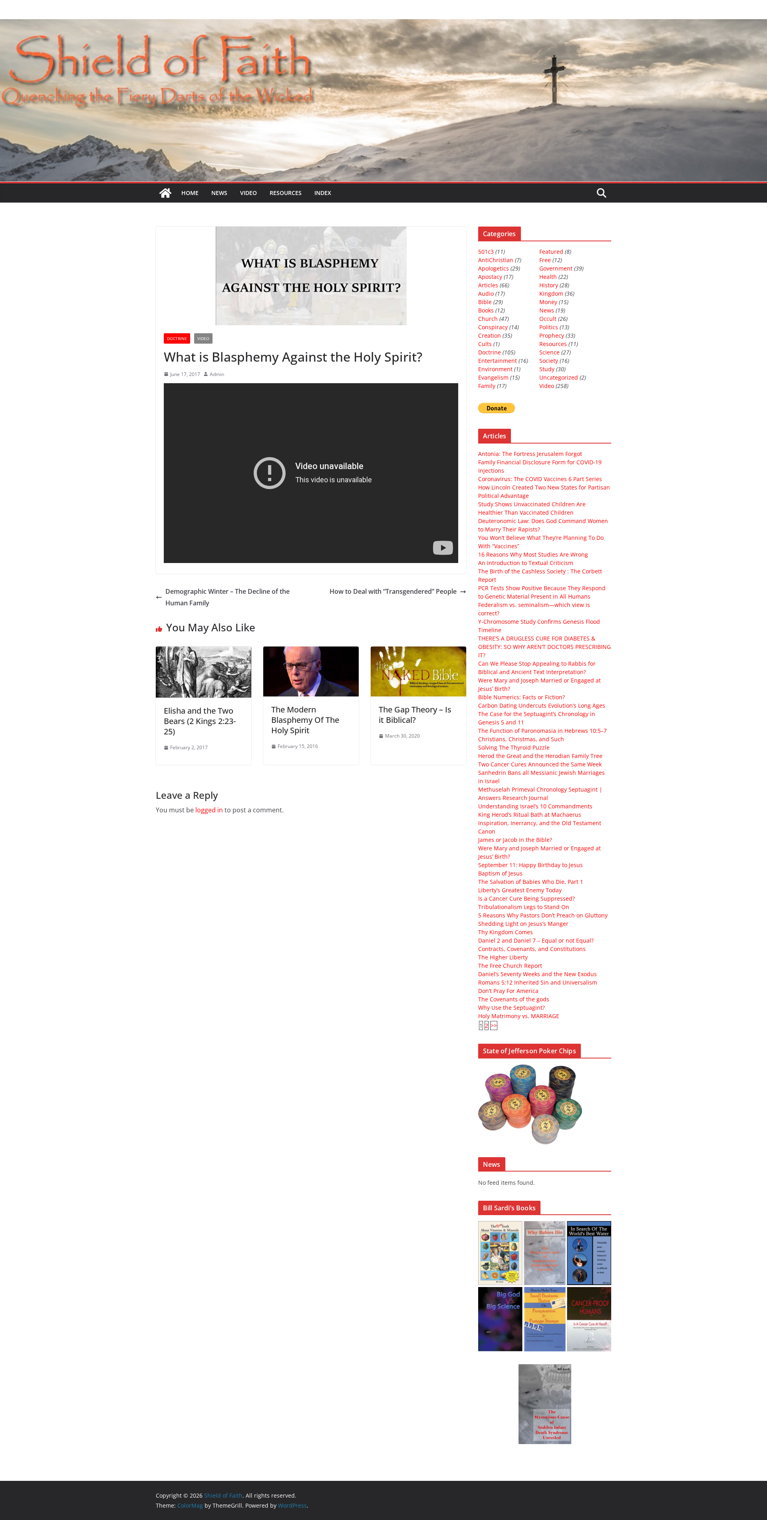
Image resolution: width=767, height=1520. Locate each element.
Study (546, 369)
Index (322, 193)
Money (548, 302)
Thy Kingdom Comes (505, 932)
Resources (286, 193)
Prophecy (551, 335)
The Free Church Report (510, 965)
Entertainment (497, 360)
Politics (548, 327)
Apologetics (493, 268)
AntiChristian (495, 260)
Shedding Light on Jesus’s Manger (523, 923)
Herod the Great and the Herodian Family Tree (540, 756)
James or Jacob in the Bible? (515, 840)
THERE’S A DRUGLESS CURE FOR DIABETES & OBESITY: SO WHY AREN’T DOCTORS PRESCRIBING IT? (544, 647)
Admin (217, 374)
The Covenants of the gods (513, 999)
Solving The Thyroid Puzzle (514, 747)
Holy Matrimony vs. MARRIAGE (518, 1016)
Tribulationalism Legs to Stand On (523, 907)
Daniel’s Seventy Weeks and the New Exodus (537, 974)
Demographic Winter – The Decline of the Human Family (227, 597)
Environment (495, 369)
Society (548, 360)
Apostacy (490, 277)
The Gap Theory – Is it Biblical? (415, 714)
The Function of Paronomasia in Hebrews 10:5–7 (542, 730)
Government (555, 268)
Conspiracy (493, 327)
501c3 (486, 251)
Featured (551, 251)
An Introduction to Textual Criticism (525, 563)
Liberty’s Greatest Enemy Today (520, 890)
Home (190, 193)
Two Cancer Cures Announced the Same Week (540, 764)
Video (248, 193)
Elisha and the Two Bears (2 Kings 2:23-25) (200, 721)
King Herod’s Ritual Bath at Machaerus (529, 814)
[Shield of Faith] (165, 193)
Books (486, 310)
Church (488, 318)
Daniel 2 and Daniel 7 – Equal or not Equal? (536, 940)
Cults (485, 344)
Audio (486, 293)
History (548, 285)
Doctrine (177, 338)
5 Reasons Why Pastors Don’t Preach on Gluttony (543, 915)
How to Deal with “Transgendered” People (393, 591)
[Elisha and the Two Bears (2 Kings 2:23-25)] (203, 652)
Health (548, 277)
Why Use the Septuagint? (511, 1007)
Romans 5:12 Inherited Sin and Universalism (537, 982)
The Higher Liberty (503, 957)
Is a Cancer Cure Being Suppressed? (526, 898)
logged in (209, 810)
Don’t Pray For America (508, 991)
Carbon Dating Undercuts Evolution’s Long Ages (541, 705)
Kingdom (551, 293)
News (219, 193)
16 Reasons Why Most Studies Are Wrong (533, 554)
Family (486, 386)
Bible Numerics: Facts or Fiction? (521, 697)
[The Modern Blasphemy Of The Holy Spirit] (311, 652)
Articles (488, 285)
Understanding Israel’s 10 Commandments (535, 806)
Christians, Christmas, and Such (521, 739)
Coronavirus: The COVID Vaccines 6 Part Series (540, 479)
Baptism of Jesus (500, 873)
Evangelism (493, 377)
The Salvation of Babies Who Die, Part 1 (530, 881)
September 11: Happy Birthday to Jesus (530, 865)
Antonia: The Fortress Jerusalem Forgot (530, 454)
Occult (547, 318)
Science (549, 352)
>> (494, 1025)
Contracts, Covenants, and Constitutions (532, 949)
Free (545, 260)
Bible (485, 302)
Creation (489, 335)
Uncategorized (558, 377)
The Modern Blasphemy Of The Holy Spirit (305, 720)
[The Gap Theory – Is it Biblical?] (418, 652)
